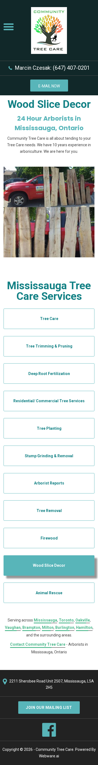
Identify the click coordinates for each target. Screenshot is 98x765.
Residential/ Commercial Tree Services (49, 401)
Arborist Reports (49, 483)
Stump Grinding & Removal (49, 456)
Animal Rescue (49, 593)
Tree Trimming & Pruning (49, 346)
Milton (48, 627)
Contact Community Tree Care (37, 644)
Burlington (64, 627)
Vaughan (13, 627)
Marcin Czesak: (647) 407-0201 (52, 68)
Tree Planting (49, 428)
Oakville (82, 620)
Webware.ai (49, 756)
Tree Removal (49, 510)
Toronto (66, 620)
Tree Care (49, 318)
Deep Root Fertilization (49, 373)
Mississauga (45, 620)
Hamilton (84, 627)
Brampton (31, 627)
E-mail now (49, 86)
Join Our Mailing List (49, 707)
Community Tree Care (55, 749)
